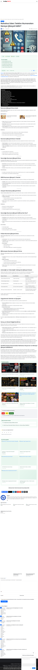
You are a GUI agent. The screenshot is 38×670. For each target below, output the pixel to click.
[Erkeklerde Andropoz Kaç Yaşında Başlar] (19, 538)
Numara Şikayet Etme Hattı (6, 61)
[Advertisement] (19, 10)
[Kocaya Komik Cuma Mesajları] (3, 117)
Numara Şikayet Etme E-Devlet (7, 62)
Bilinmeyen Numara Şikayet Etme (7, 98)
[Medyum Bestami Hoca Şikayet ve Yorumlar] (3, 618)
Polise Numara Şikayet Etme (6, 97)
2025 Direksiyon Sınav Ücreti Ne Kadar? (6, 512)
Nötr (7, 413)
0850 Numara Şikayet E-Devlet (7, 65)
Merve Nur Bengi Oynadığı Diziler (31, 115)
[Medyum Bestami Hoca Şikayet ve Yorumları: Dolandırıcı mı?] (3, 653)
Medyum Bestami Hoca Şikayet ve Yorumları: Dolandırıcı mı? (16, 649)
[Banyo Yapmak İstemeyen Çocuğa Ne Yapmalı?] (31, 538)
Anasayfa (2, 19)
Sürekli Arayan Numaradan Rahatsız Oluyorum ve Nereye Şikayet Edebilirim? (13, 102)
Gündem (6, 19)
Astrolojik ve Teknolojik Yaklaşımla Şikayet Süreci (9, 99)
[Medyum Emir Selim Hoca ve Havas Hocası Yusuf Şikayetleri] (3, 643)
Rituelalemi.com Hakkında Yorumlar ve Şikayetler (14, 624)
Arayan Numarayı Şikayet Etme (6, 95)
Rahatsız (2, 73)
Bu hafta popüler (6, 105)
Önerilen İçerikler (5, 103)
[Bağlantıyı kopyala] (36, 70)
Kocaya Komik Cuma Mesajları (12, 115)
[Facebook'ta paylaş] (30, 70)
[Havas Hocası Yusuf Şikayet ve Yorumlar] (3, 622)
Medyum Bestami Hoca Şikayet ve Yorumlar (13, 616)
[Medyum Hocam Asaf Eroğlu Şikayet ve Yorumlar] (3, 611)
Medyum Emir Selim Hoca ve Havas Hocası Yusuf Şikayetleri (16, 639)
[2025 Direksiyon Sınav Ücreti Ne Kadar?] (6, 507)
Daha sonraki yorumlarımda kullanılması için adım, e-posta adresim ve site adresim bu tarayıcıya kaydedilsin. (17, 599)
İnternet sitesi (22, 595)
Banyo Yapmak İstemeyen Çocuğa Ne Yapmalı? (30, 574)
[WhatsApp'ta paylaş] (34, 70)
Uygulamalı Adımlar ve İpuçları (6, 100)
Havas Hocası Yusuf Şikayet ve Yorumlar (13, 620)
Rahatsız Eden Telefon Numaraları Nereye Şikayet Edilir (19, 487)
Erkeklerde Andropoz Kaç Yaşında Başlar (17, 574)
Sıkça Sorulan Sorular (6, 104)
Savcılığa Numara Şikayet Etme (7, 64)
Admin (8, 495)
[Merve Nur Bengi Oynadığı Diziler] (22, 117)
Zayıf (3, 413)
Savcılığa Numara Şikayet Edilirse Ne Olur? (8, 96)
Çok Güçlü (11, 413)
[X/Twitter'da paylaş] (32, 70)
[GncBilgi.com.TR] (7, 1)
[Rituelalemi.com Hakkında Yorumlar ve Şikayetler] (3, 631)
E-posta (2, 595)
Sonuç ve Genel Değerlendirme (6, 101)
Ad (1, 591)
